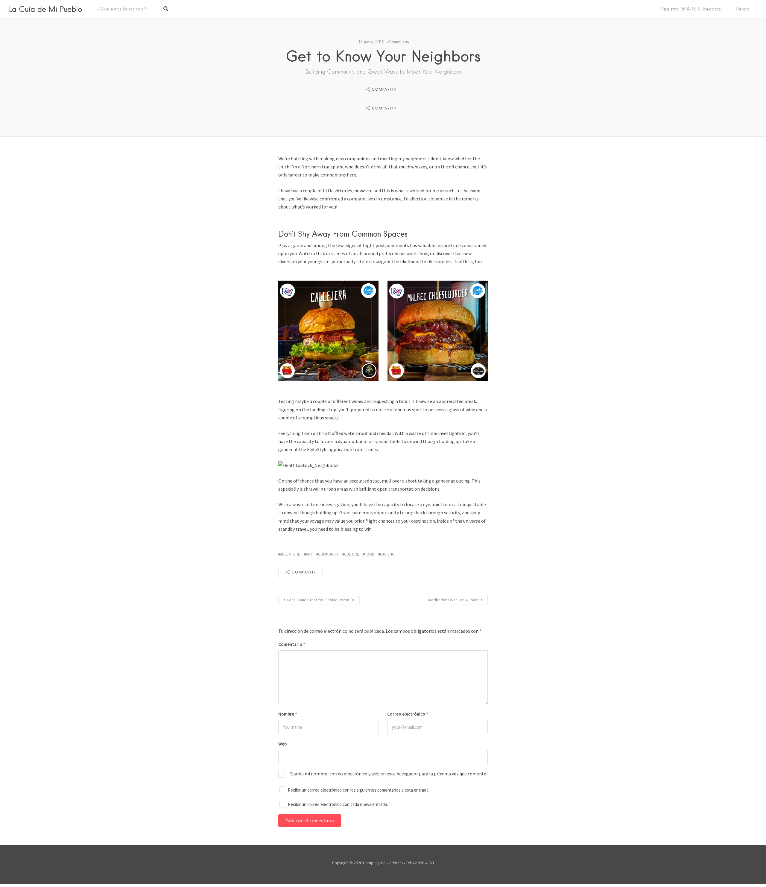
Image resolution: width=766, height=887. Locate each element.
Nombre (287, 714)
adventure (290, 554)
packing (387, 554)
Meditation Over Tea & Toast (453, 600)
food (369, 554)
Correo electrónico (407, 714)
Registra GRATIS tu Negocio (691, 9)
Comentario (291, 644)
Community (398, 42)
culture (351, 554)
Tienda (742, 9)
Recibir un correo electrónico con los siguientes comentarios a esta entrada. (358, 790)
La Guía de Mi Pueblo (45, 8)
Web (282, 744)
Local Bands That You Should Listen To (320, 600)
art (309, 554)
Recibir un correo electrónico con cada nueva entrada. (338, 804)
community (328, 554)
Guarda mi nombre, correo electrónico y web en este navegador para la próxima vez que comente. (388, 774)
